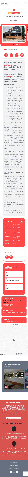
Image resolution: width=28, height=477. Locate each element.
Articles (9, 2)
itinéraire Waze (6, 305)
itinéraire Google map (8, 304)
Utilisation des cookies (14, 468)
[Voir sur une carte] (22, 55)
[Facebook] (7, 257)
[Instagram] (14, 472)
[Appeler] (6, 55)
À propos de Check (17, 2)
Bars (10, 13)
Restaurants (16, 13)
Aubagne (14, 20)
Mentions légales (14, 465)
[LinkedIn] (17, 472)
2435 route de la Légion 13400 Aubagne (12, 301)
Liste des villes (14, 462)
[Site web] (11, 257)
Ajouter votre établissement (13, 418)
